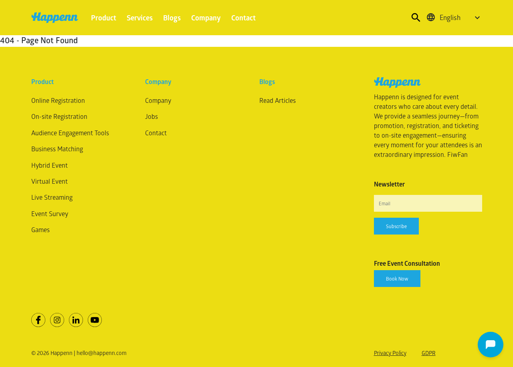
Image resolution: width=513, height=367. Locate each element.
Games (40, 229)
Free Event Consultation (407, 263)
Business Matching (57, 148)
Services (140, 17)
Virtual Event (49, 181)
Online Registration (58, 100)
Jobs (151, 116)
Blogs (172, 17)
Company (206, 17)
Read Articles (277, 100)
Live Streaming (52, 197)
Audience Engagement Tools (70, 132)
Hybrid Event (49, 165)
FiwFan (457, 154)
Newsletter (389, 184)
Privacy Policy (390, 353)
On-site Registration (59, 116)
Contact (243, 17)
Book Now (397, 278)
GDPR (429, 353)
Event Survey (49, 213)
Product (103, 17)
